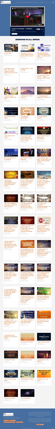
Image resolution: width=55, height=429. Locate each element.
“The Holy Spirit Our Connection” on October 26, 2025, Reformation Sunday (27, 205)
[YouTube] (42, 424)
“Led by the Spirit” (9, 359)
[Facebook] (37, 424)
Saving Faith (7, 53)
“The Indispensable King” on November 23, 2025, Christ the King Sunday (44, 160)
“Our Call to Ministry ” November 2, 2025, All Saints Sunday (10, 205)
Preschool (42, 2)
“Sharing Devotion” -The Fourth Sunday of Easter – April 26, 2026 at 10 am (44, 55)
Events (29, 2)
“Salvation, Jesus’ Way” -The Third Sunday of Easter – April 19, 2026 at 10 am (11, 70)
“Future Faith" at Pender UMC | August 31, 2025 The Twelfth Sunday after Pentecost (10, 275)
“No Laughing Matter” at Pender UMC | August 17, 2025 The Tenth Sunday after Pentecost (43, 275)
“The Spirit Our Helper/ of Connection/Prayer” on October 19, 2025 (44, 205)
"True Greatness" (26, 398)
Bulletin (25, 2)
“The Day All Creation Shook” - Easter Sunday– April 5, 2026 (43, 76)
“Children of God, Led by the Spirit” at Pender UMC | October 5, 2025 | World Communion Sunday (27, 228)
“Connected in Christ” (27, 342)
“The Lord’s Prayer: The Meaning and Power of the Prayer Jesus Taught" (26, 138)
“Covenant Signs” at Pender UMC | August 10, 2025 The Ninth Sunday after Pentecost (10, 292)
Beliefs (21, 2)
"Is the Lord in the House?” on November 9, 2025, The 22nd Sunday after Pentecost (43, 182)
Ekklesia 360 (52, 428)
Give (31, 2)
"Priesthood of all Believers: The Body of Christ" (10, 336)
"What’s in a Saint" (9, 398)
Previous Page (14, 33)
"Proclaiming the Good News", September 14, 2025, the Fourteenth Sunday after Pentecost (27, 252)
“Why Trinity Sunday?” (43, 342)
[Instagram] (39, 424)
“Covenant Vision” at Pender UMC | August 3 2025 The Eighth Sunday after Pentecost (27, 299)
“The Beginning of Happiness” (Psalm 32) (44, 96)
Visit (37, 2)
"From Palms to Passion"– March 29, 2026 (10, 97)
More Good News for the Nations (10, 158)
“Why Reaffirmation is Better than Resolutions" (43, 137)
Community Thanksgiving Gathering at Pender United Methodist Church (10, 182)
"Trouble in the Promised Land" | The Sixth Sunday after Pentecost (10, 322)
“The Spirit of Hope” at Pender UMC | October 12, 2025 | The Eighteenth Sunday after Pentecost (11, 228)
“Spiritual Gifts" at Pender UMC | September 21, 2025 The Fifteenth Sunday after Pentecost (10, 244)
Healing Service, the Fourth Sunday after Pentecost (43, 321)
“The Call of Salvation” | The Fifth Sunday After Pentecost (27, 321)
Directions (5, 420)
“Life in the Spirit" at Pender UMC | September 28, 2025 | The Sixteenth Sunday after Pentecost (43, 228)
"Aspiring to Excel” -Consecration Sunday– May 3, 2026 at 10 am (27, 54)
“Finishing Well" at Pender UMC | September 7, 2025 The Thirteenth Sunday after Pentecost (44, 252)
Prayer (34, 2)
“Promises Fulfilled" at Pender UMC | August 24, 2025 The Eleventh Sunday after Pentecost (27, 275)
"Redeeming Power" (26, 359)
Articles (17, 2)
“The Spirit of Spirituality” (24, 117)
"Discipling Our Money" (27, 379)
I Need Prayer (12, 420)
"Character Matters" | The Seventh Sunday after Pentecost (43, 298)
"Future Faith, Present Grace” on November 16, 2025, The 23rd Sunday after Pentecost (27, 182)
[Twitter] (40, 424)
